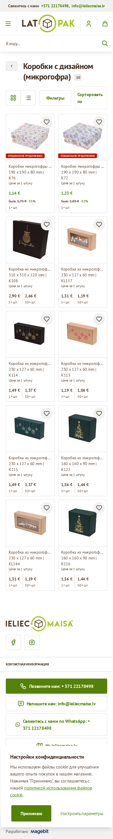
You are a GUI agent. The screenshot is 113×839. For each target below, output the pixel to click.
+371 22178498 (55, 5)
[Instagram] (31, 642)
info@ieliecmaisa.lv (88, 5)
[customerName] (88, 23)
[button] (28, 97)
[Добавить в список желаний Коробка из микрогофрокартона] (47, 224)
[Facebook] (13, 642)
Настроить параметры (82, 813)
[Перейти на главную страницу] (48, 23)
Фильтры (55, 98)
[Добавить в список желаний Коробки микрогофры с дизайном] (47, 122)
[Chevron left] (11, 66)
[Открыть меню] (8, 23)
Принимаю (31, 813)
